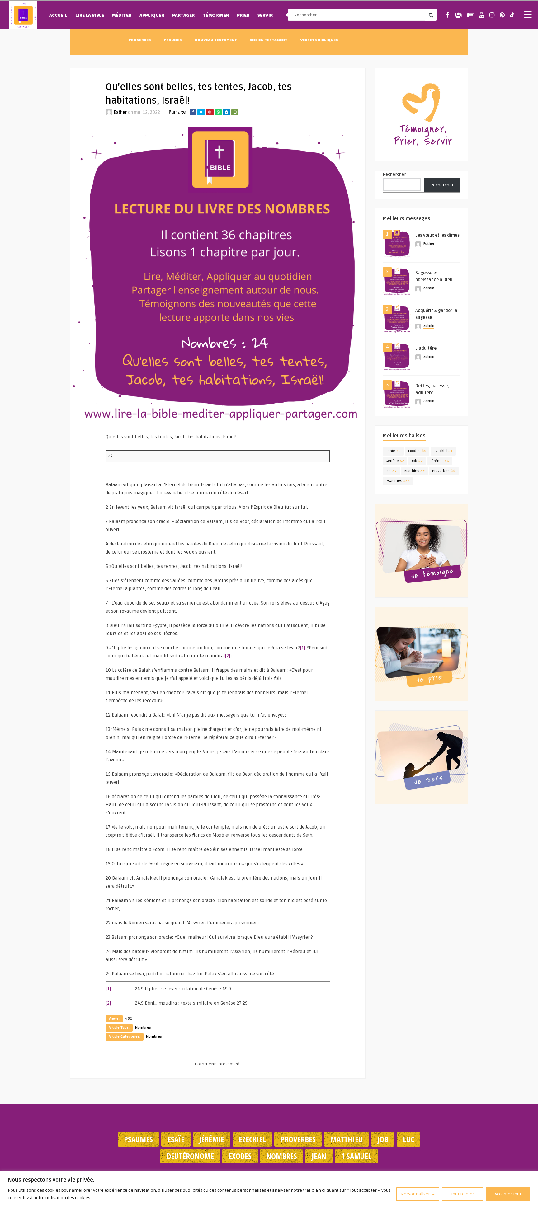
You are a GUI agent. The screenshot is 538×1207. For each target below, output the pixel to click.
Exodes (417, 451)
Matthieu (414, 471)
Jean (319, 1156)
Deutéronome (190, 1156)
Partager (183, 16)
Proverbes (140, 40)
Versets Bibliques (319, 40)
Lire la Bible (89, 16)
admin (428, 288)
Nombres (143, 1027)
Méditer (121, 16)
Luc (391, 471)
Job (417, 461)
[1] (302, 648)
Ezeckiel (443, 451)
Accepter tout (508, 1194)
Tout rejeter (462, 1194)
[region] (269, 1189)
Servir (265, 16)
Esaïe (393, 451)
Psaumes (173, 40)
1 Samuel (356, 1156)
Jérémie (439, 461)
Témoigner (216, 16)
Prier (243, 16)
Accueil (58, 16)
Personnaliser (415, 1194)
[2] (227, 656)
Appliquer (151, 16)
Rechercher (394, 174)
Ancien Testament (268, 40)
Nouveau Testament (216, 40)
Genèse (395, 461)
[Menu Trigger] (528, 14)
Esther (120, 112)
